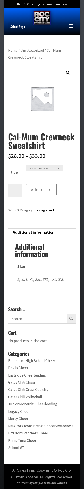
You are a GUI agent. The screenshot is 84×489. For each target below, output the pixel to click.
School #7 (16, 447)
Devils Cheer (18, 367)
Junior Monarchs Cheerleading (32, 404)
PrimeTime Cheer (22, 440)
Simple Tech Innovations (50, 483)
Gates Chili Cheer (21, 382)
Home (13, 50)
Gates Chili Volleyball (25, 396)
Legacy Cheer (19, 411)
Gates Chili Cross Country (28, 389)
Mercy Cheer (18, 418)
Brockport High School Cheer (31, 360)
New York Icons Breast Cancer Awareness (40, 425)
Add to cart (41, 189)
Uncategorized (32, 50)
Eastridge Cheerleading (27, 375)
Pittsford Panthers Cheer (28, 433)
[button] (68, 73)
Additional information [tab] (33, 232)
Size (14, 172)
